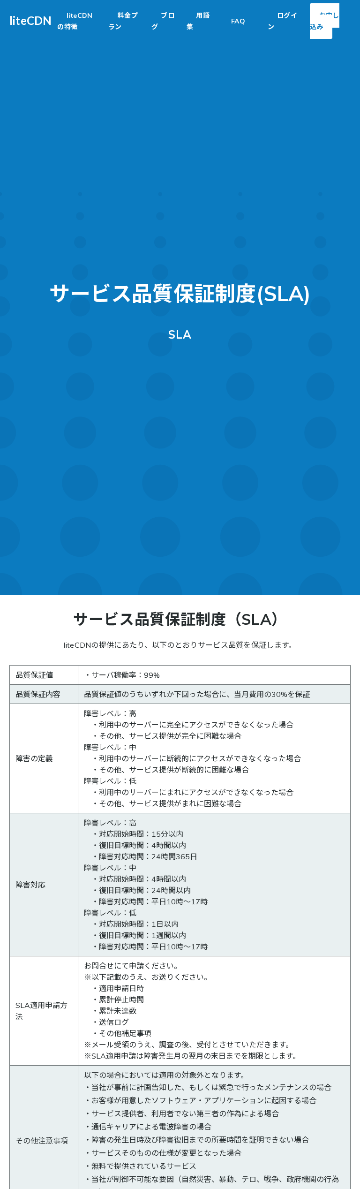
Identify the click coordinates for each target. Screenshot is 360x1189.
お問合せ (99, 965)
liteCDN (30, 20)
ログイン (282, 21)
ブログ (162, 21)
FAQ (238, 21)
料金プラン (123, 21)
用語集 (198, 21)
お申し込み (324, 21)
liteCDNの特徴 (74, 21)
